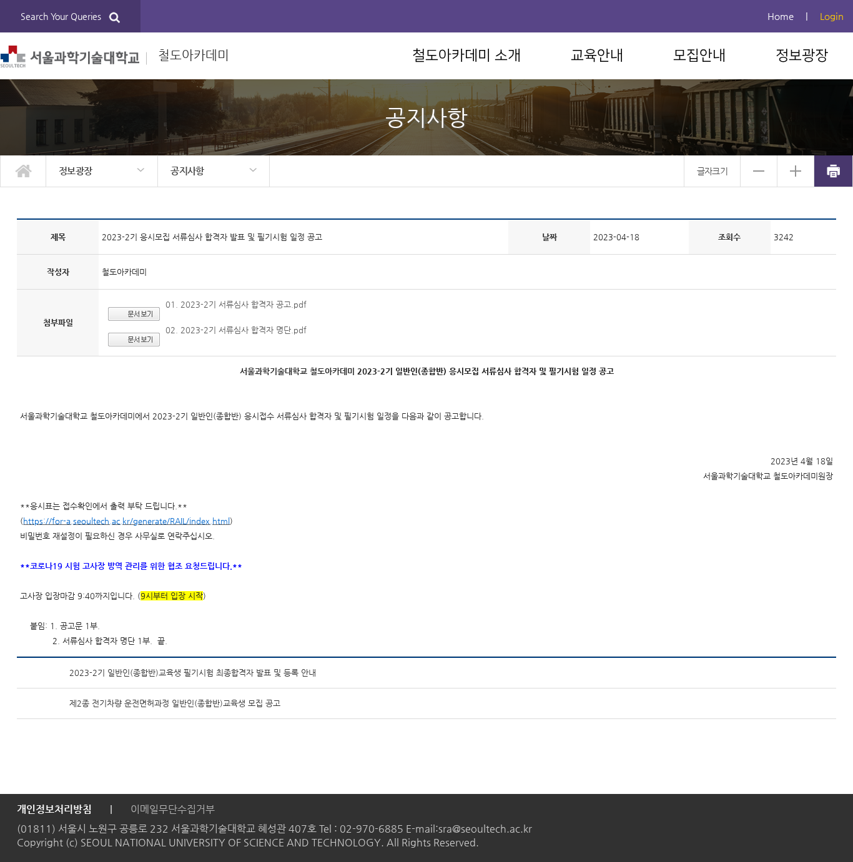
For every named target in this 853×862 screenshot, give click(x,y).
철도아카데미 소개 (466, 56)
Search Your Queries (65, 16)
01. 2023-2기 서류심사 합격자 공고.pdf (236, 304)
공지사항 (187, 170)
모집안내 (699, 56)
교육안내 (597, 56)
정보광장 (802, 56)
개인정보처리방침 (54, 809)
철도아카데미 (188, 55)
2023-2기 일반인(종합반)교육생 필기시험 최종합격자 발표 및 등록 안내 (192, 672)
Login (832, 16)
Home (780, 16)
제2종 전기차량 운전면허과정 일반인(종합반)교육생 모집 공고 (174, 703)
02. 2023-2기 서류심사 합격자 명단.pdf (236, 330)
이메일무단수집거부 (173, 809)
